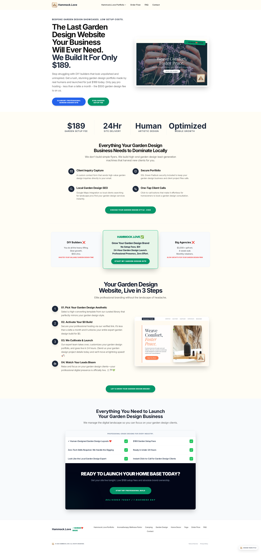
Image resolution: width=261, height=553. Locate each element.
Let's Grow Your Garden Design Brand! (130, 389)
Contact (156, 5)
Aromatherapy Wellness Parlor (129, 527)
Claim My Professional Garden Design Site (69, 102)
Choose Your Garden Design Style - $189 (130, 210)
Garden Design (162, 527)
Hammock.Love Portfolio (112, 5)
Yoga (186, 527)
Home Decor (176, 527)
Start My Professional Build (130, 491)
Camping (149, 527)
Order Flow (135, 5)
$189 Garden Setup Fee (98, 102)
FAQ (146, 5)
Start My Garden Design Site (130, 261)
